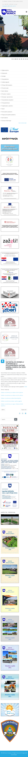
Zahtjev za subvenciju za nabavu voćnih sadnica (12, 395)
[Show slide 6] (21, 59)
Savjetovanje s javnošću (7, 106)
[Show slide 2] (14, 59)
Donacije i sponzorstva (7, 97)
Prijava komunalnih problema (8, 114)
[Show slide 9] (27, 59)
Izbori (3, 108)
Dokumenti (4, 73)
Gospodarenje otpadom (7, 100)
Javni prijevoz (5, 117)
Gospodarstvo (5, 79)
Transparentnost (6, 103)
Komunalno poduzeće (7, 111)
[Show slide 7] (23, 59)
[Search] (15, 419)
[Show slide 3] (15, 59)
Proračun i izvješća (6, 94)
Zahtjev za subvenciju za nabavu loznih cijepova (12, 392)
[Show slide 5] (19, 59)
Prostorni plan (5, 88)
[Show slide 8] (25, 59)
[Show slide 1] (12, 59)
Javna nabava (5, 91)
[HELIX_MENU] (26, 12)
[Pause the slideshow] (23, 36)
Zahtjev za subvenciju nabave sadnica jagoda (11, 401)
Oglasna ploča (5, 70)
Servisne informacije (6, 120)
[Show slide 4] (17, 59)
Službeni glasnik (5, 82)
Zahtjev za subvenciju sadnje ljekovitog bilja (11, 398)
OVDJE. (25, 386)
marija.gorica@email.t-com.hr (9, 6)
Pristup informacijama (7, 85)
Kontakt (4, 76)
